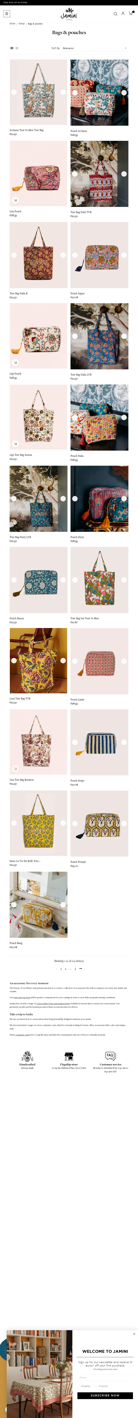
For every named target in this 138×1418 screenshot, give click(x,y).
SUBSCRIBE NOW (105, 1395)
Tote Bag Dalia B (18, 293)
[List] (17, 48)
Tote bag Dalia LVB (81, 374)
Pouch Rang (16, 943)
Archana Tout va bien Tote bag (26, 130)
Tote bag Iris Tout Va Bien (85, 618)
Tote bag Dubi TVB (81, 212)
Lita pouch (15, 211)
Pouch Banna (17, 618)
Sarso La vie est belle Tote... (25, 861)
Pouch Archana (79, 131)
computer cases (22, 1034)
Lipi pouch (15, 373)
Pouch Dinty (77, 537)
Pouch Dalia (77, 456)
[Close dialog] (134, 1334)
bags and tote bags (22, 997)
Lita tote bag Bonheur (22, 780)
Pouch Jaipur (77, 293)
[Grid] (12, 48)
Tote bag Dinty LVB (20, 537)
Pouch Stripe (77, 780)
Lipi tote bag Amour (21, 455)
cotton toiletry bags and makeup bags (53, 1003)
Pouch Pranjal (78, 862)
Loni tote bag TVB (20, 698)
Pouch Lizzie (77, 699)
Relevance (95, 48)
